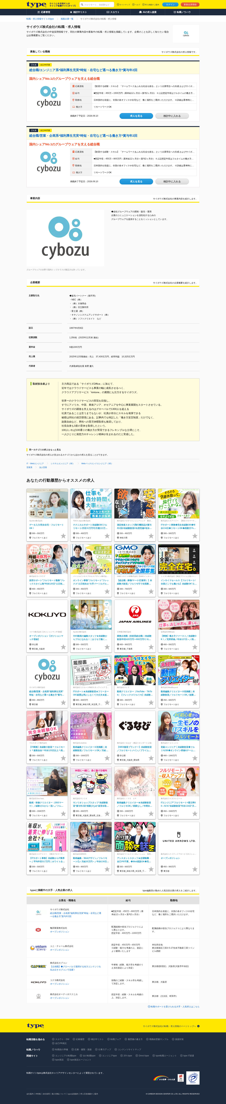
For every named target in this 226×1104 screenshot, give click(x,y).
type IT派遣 (188, 1055)
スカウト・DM (62, 1039)
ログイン (170, 4)
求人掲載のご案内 (152, 5)
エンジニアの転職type (65, 1055)
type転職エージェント (166, 1055)
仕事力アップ (104, 1049)
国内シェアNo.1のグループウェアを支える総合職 (64, 78)
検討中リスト (97, 1039)
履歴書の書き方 (135, 1039)
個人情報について (59, 1094)
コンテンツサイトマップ (129, 1049)
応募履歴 (80, 1039)
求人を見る (136, 115)
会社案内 (30, 1094)
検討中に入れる (172, 115)
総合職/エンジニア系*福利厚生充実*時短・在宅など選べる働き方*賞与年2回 (83, 70)
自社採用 (46, 1094)
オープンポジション (59, 931)
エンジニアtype (109, 1055)
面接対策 (179, 1039)
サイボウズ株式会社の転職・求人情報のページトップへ (169, 1026)
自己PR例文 (61, 1043)
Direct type (144, 1055)
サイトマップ (125, 5)
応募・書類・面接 (83, 1049)
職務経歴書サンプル (158, 1039)
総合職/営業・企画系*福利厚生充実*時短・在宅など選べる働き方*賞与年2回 (83, 135)
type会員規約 (73, 1094)
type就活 (59, 1059)
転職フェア (116, 1039)
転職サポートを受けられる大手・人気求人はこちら (175, 1006)
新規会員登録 (190, 4)
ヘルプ (137, 5)
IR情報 (38, 1094)
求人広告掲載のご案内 (89, 1094)
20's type (128, 1055)
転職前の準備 (61, 1049)
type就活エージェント (80, 1059)
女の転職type (89, 1055)
